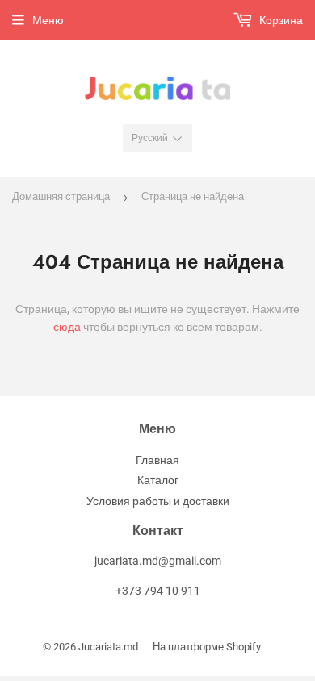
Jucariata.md (108, 647)
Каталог (157, 480)
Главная (157, 459)
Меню (48, 20)
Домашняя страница (61, 196)
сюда (67, 326)
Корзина (280, 20)
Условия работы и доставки (157, 501)
